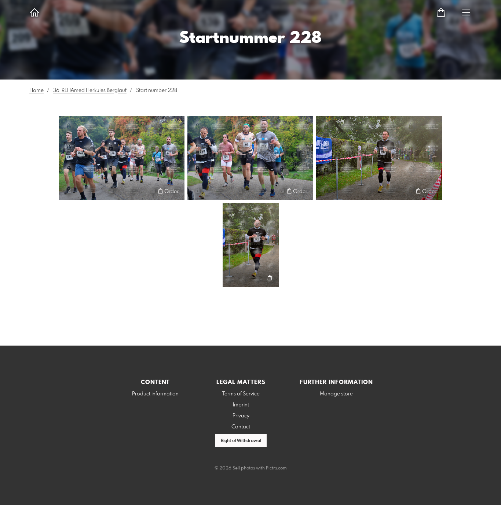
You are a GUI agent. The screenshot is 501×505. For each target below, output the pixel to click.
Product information (155, 394)
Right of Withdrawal (241, 441)
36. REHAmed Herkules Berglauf (90, 90)
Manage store (336, 394)
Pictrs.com (276, 468)
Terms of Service (241, 394)
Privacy (241, 416)
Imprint (241, 405)
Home (36, 90)
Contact (240, 427)
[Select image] (68, 191)
